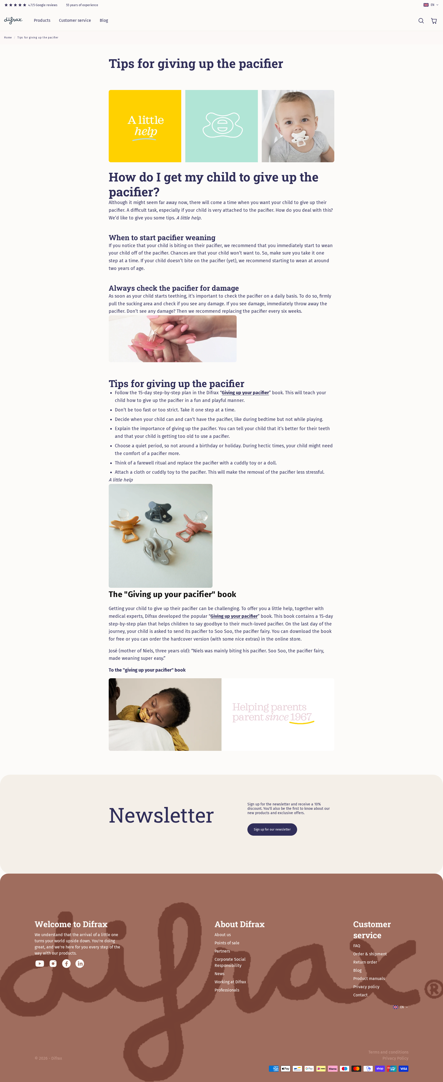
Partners (222, 951)
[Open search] (421, 20)
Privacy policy (366, 986)
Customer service (75, 20)
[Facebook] (66, 963)
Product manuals (369, 978)
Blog (104, 20)
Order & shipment (370, 954)
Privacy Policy (395, 1058)
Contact (360, 995)
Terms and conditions (388, 1052)
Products (42, 20)
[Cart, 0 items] (434, 20)
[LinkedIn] (80, 963)
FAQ (356, 945)
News (219, 973)
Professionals (227, 990)
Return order (365, 962)
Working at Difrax (230, 981)
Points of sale (227, 943)
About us (223, 934)
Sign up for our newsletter (272, 829)
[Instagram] (53, 963)
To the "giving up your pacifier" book (147, 670)
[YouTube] (40, 963)
